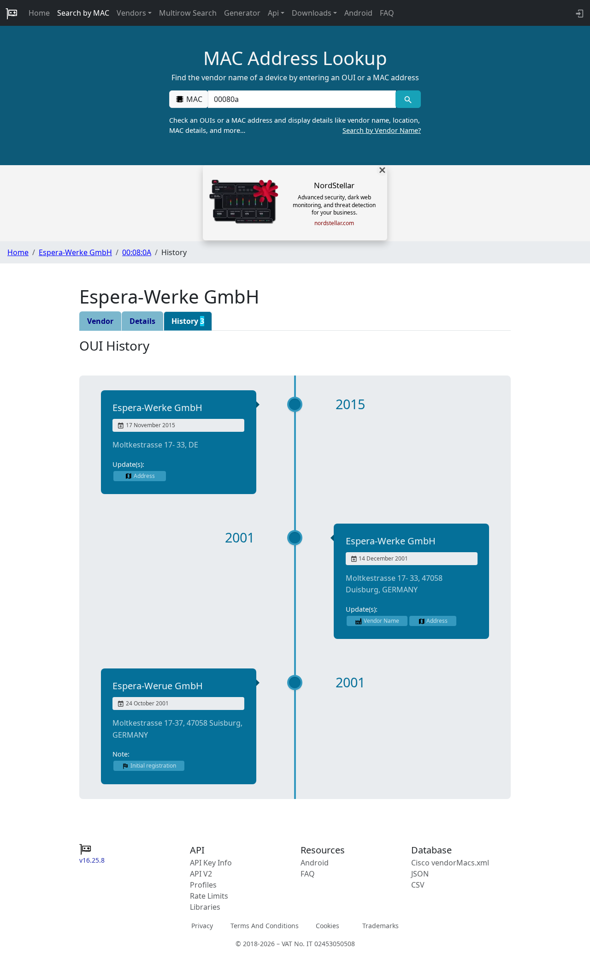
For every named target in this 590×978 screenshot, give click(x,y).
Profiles (203, 885)
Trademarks (380, 925)
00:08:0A (136, 252)
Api (273, 13)
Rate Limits (209, 896)
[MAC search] (408, 99)
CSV (418, 885)
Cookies (327, 925)
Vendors (131, 13)
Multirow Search (188, 13)
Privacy (202, 925)
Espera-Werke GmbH (75, 252)
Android (358, 13)
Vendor (100, 321)
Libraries (205, 907)
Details (142, 321)
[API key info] (578, 12)
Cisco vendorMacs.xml (450, 863)
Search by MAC (83, 13)
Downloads (311, 13)
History (187, 321)
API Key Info (211, 863)
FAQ (387, 13)
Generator (242, 13)
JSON (420, 874)
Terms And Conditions (264, 925)
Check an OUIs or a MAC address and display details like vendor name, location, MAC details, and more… (295, 125)
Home (39, 13)
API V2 (201, 874)
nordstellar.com (334, 223)
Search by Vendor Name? (381, 130)
